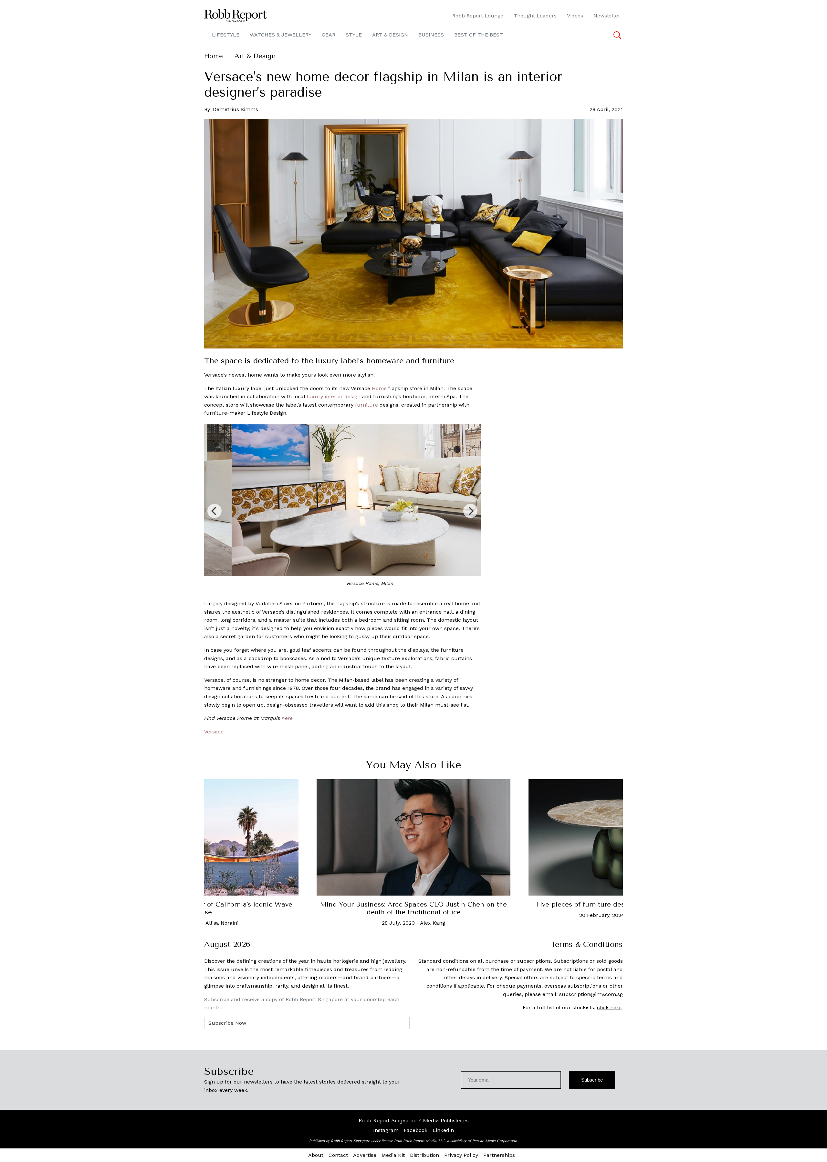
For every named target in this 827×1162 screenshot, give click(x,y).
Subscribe (592, 1080)
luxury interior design (334, 396)
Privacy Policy (461, 1155)
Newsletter (606, 16)
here (287, 718)
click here (609, 1007)
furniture (366, 405)
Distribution (424, 1155)
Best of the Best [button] (478, 35)
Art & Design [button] (390, 35)
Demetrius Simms (235, 109)
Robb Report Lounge (477, 16)
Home (213, 56)
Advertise (364, 1155)
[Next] (470, 511)
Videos (575, 16)
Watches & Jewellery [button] (280, 35)
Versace (214, 732)
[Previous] (214, 511)
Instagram (386, 1130)
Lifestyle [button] (225, 35)
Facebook (415, 1130)
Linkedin (443, 1130)
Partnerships (499, 1155)
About (315, 1155)
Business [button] (431, 35)
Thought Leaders (535, 16)
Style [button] (354, 35)
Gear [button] (328, 35)
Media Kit (393, 1155)
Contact (338, 1155)
